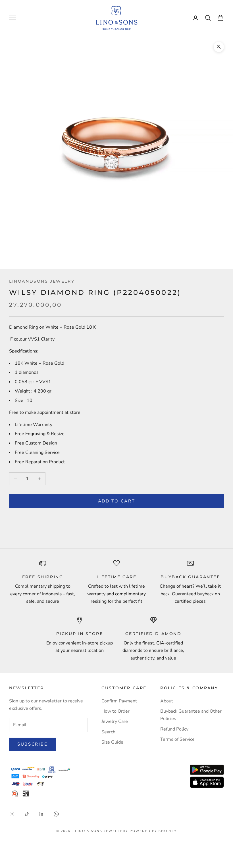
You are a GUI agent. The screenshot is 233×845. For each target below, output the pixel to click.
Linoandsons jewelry (41, 281)
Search (108, 732)
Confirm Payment (119, 701)
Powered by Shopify (153, 831)
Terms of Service (177, 739)
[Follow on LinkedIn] (41, 814)
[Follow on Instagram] (12, 814)
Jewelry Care (114, 721)
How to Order (115, 711)
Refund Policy (174, 729)
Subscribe (32, 744)
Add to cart (116, 501)
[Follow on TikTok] (27, 814)
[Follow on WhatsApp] (56, 814)
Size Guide (112, 742)
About (166, 701)
